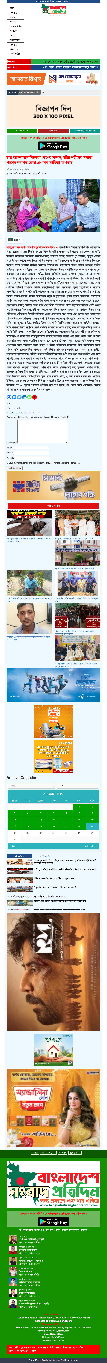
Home (35, 1153)
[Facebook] (9, 397)
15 (79, 820)
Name (10, 447)
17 (15, 826)
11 (27, 820)
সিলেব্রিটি (13, 31)
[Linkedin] (24, 397)
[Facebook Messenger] (14, 397)
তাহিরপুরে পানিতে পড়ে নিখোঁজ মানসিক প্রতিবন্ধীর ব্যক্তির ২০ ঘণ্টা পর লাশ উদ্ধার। (65, 869)
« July (12, 846)
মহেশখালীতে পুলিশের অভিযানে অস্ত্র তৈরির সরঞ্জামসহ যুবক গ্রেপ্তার (59, 910)
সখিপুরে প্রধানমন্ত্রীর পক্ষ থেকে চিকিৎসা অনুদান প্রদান (74, 538)
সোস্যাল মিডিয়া (16, 26)
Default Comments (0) (15, 413)
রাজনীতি (13, 22)
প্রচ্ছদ (12, 8)
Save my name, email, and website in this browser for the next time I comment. (44, 463)
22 (79, 826)
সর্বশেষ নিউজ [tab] (19, 856)
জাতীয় (12, 17)
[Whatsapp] (29, 397)
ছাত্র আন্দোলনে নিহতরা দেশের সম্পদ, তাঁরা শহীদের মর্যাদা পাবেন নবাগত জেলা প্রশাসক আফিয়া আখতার (49, 160)
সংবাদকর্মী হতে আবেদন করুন (85, 130)
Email (10, 452)
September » (91, 846)
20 (53, 826)
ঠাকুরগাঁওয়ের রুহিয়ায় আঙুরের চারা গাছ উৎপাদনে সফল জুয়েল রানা (60, 901)
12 (41, 820)
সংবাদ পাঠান (15, 54)
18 (27, 826)
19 (41, 826)
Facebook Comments (32, 413)
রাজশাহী (35, 92)
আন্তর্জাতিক (14, 49)
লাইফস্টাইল (15, 40)
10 (15, 820)
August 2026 (53, 794)
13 (53, 820)
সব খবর (62, 1153)
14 (66, 820)
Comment (12, 442)
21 (66, 826)
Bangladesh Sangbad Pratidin (54, 1360)
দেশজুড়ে (13, 12)
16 (92, 820)
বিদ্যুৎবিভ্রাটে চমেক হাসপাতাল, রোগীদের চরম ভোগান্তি (74, 568)
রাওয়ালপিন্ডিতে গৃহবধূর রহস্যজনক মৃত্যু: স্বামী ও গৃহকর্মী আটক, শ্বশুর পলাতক (36, 896)
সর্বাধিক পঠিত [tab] (45, 856)
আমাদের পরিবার (22, 130)
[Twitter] (19, 397)
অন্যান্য (12, 35)
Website (10, 458)
